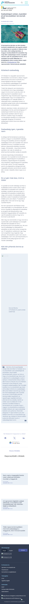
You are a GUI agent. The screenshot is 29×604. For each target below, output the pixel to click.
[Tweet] (14, 438)
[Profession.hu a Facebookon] (11, 598)
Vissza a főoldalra (14, 451)
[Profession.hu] (9, 3)
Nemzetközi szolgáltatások (8, 572)
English (11, 550)
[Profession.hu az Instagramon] (14, 596)
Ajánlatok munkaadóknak (8, 567)
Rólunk (23, 550)
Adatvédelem (5, 591)
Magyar (4, 550)
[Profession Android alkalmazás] (6, 555)
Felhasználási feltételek (7, 589)
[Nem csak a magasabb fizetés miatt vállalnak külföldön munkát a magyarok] (14, 467)
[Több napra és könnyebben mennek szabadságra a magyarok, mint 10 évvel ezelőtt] (14, 518)
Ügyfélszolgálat (5, 580)
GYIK (2, 578)
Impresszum (4, 569)
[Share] (5, 438)
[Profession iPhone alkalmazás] (14, 559)
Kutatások (4, 23)
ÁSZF (2, 587)
